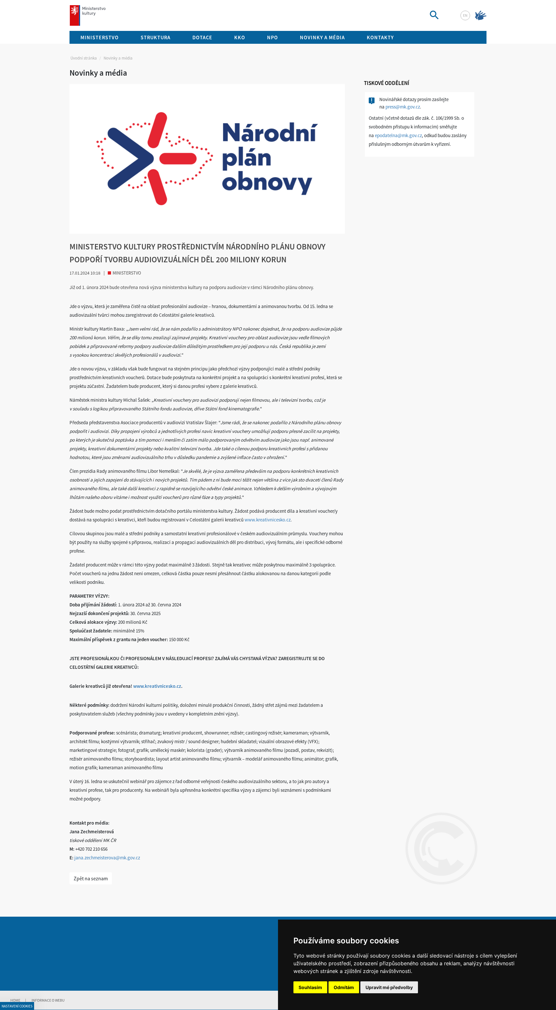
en (465, 15)
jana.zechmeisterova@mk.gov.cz (107, 858)
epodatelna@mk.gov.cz (398, 135)
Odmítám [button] (344, 987)
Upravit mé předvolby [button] (389, 987)
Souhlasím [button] (310, 987)
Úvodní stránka (83, 58)
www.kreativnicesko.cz (268, 520)
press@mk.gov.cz (402, 107)
